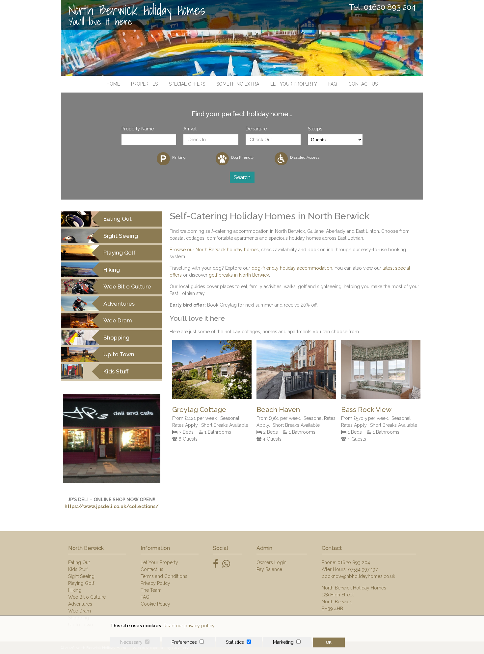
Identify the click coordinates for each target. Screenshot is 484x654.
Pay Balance (269, 569)
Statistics (235, 642)
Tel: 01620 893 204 (382, 7)
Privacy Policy (155, 583)
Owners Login (271, 562)
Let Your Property (293, 84)
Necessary (131, 642)
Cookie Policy (155, 604)
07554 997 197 (363, 569)
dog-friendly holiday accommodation (292, 268)
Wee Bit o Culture (87, 597)
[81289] (380, 397)
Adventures (80, 604)
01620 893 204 (353, 562)
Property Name (137, 128)
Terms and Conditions (164, 576)
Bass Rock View (366, 409)
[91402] (296, 397)
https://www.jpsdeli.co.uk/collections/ (112, 506)
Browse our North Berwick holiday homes (214, 249)
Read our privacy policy (189, 625)
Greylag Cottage (199, 409)
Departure (256, 128)
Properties (144, 84)
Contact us (363, 84)
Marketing (283, 642)
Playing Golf (81, 583)
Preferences (184, 642)
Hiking (74, 590)
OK (329, 642)
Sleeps (315, 128)
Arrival (190, 128)
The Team (151, 590)
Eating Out (79, 562)
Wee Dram (79, 610)
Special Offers (187, 84)
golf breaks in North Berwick (239, 275)
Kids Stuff (78, 569)
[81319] (212, 397)
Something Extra (237, 84)
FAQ (332, 84)
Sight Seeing (81, 576)
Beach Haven (278, 409)
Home (113, 84)
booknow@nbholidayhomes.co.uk (358, 576)
